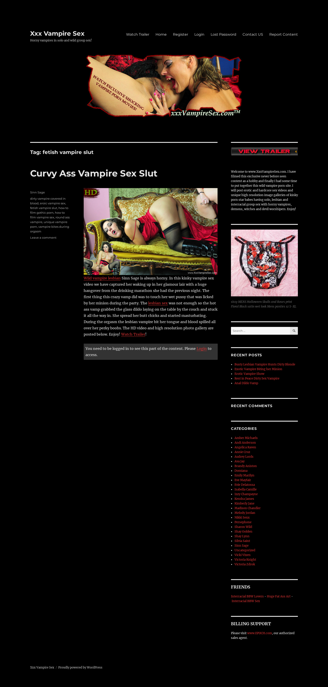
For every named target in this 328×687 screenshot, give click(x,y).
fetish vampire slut (43, 208)
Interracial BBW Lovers (247, 596)
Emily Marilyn (244, 475)
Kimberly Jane (244, 503)
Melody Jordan (245, 513)
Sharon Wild (243, 527)
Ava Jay (240, 461)
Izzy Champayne (246, 494)
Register (180, 34)
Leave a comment (43, 237)
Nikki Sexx (242, 517)
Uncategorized (245, 550)
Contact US (253, 34)
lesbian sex (158, 303)
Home (161, 34)
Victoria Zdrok (245, 564)
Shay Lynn (242, 536)
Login (199, 34)
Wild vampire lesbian (102, 278)
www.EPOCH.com (259, 633)
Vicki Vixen (243, 555)
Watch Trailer (137, 34)
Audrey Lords (244, 457)
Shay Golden (243, 531)
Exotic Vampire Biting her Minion (258, 369)
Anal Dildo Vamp (246, 383)
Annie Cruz (242, 452)
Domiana (241, 471)
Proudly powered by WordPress (80, 667)
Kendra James (244, 499)
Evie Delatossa (245, 485)
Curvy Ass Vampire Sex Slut (93, 173)
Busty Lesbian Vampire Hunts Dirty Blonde (265, 364)
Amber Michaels (246, 438)
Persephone (243, 522)
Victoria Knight (245, 560)
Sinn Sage (37, 192)
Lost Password (223, 34)
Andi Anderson (245, 443)
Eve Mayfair (243, 480)
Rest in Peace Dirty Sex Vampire (257, 378)
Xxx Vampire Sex (57, 33)
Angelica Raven (245, 447)
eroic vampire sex (52, 203)
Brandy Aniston (246, 466)
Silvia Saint (242, 541)
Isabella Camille (246, 489)
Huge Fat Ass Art (279, 596)
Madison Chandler (248, 508)
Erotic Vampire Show (249, 374)
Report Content (283, 34)
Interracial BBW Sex (246, 601)
